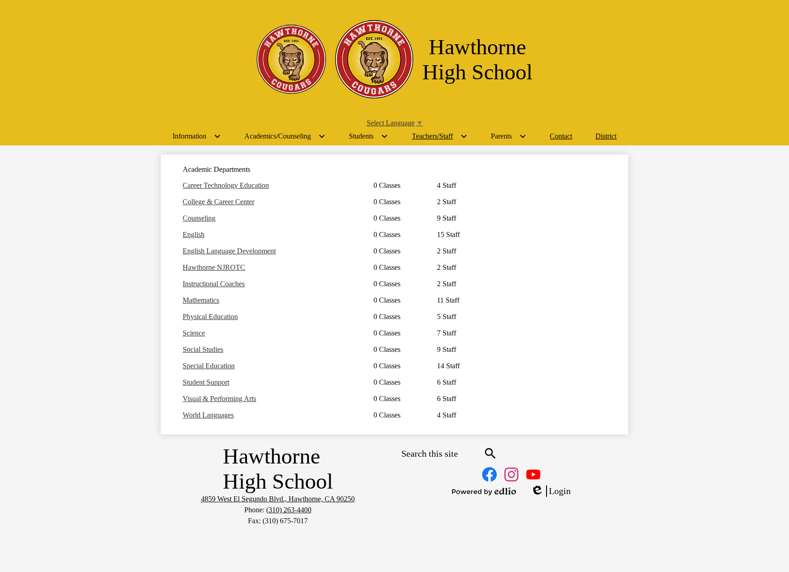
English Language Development (229, 251)
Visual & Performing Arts (219, 398)
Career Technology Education (226, 185)
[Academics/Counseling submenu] (285, 136)
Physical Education (210, 316)
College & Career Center (218, 202)
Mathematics (201, 300)
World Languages (208, 415)
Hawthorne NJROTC (214, 267)
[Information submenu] (197, 136)
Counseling (199, 218)
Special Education (209, 366)
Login (551, 491)
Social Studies (203, 349)
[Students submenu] (368, 136)
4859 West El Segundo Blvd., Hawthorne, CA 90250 (278, 499)
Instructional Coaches (214, 284)
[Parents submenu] (508, 136)
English (194, 234)
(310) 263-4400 (288, 510)
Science (194, 333)
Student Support (206, 382)
